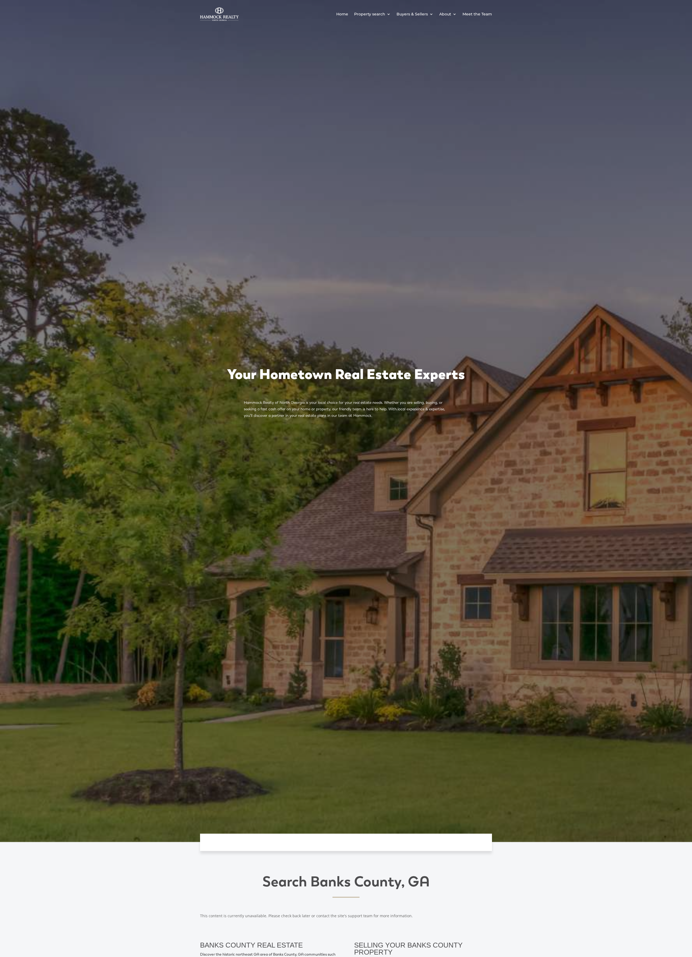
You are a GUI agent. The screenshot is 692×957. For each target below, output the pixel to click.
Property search (369, 14)
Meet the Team (477, 14)
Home (342, 14)
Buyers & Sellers (412, 14)
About (445, 14)
